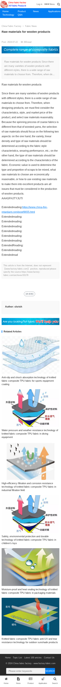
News (36, 11)
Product (22, 11)
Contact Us (49, 657)
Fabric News (31, 26)
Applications (54, 11)
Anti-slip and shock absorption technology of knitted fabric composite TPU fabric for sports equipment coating (29, 381)
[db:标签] (29, 294)
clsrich (18, 306)
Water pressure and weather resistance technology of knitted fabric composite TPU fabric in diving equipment (30, 433)
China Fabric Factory (11, 26)
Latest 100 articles (33, 657)
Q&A (20, 14)
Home (5, 11)
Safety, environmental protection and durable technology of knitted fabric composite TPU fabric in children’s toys (29, 540)
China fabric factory (22, 663)
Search (50, 671)
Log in (39, 4)
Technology (8, 14)
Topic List (17, 657)
